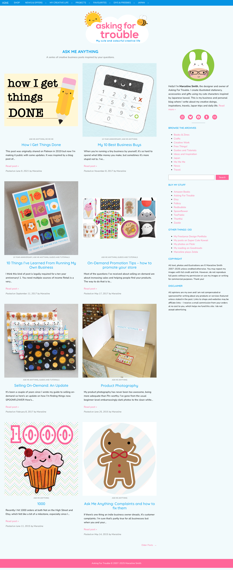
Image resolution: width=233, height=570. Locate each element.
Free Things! (180, 146)
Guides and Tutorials (59, 257)
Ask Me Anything (36, 139)
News (177, 165)
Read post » (12, 166)
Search (222, 177)
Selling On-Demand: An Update (41, 385)
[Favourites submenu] (110, 2)
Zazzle (177, 222)
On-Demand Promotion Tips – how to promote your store (120, 265)
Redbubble (180, 207)
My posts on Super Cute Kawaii (191, 240)
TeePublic (179, 215)
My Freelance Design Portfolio (190, 236)
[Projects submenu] (89, 2)
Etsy (176, 199)
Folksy (177, 203)
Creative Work (181, 142)
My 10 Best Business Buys (119, 144)
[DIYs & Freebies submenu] (134, 2)
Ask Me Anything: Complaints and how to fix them (119, 506)
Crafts (177, 138)
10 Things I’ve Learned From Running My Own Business (41, 265)
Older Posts (149, 545)
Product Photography (119, 385)
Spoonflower (181, 211)
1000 (41, 504)
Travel (177, 169)
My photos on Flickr (184, 244)
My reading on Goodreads (188, 248)
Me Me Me (49, 139)
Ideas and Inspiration (185, 154)
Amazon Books (182, 191)
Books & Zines (181, 134)
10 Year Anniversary (111, 139)
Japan (177, 158)
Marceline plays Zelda (186, 252)
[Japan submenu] (148, 2)
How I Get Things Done (41, 144)
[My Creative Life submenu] (72, 2)
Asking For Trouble (184, 195)
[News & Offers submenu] (46, 2)
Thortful (178, 218)
